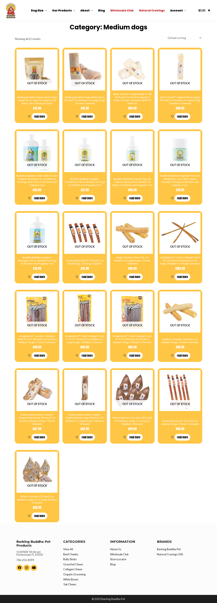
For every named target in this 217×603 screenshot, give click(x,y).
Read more (39, 116)
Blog (101, 10)
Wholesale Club (122, 10)
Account (176, 10)
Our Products (62, 10)
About (85, 10)
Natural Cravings (152, 10)
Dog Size (37, 10)
